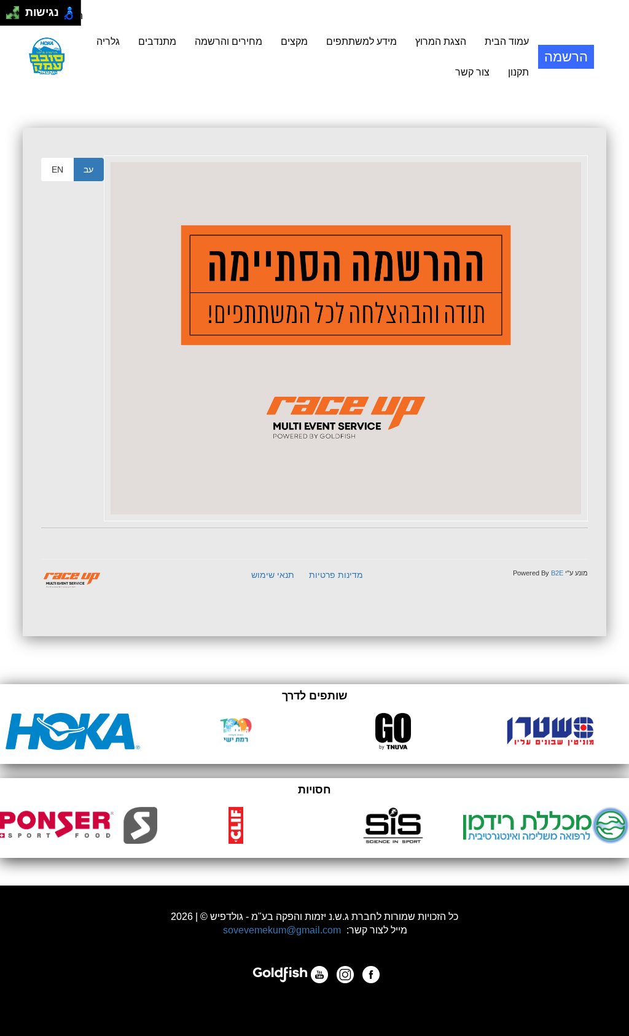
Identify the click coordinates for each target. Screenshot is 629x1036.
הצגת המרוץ (440, 41)
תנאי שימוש (272, 575)
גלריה (108, 41)
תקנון (518, 72)
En (57, 169)
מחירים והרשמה (228, 41)
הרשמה (566, 56)
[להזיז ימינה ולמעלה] (16, 9)
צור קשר (472, 72)
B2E (557, 573)
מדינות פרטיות (336, 575)
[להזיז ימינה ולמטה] (16, 16)
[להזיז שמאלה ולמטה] (9, 16)
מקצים (294, 41)
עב (88, 169)
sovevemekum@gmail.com (282, 930)
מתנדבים (157, 41)
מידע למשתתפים (361, 41)
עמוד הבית (507, 41)
